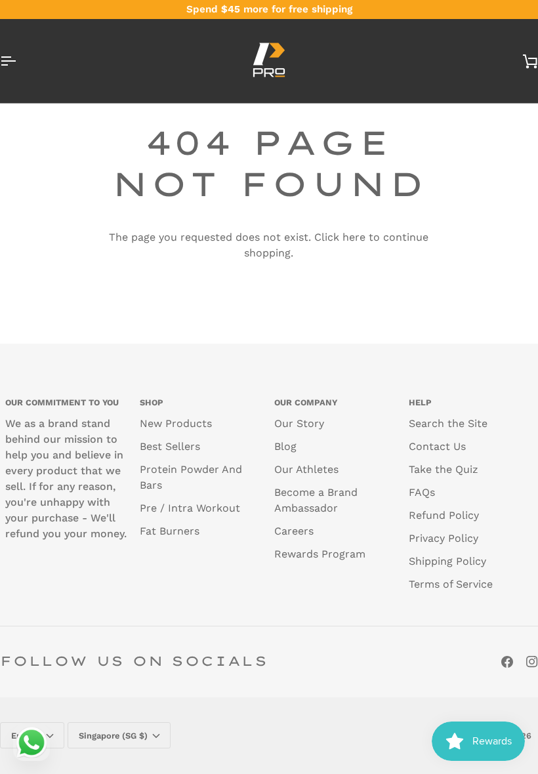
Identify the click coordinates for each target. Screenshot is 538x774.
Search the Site (448, 423)
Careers (294, 531)
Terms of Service (451, 584)
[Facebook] (507, 662)
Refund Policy (444, 515)
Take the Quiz (443, 469)
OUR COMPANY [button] (305, 402)
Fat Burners (169, 531)
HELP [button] (420, 402)
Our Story (299, 423)
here (353, 237)
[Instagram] (532, 662)
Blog (285, 446)
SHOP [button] (151, 402)
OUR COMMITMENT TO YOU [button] (62, 402)
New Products (176, 423)
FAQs (422, 492)
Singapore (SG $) (113, 736)
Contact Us (437, 446)
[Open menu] (19, 61)
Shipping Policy (447, 561)
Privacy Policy (443, 538)
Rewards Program (319, 554)
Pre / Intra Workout (190, 508)
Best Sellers (170, 446)
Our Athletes (306, 469)
